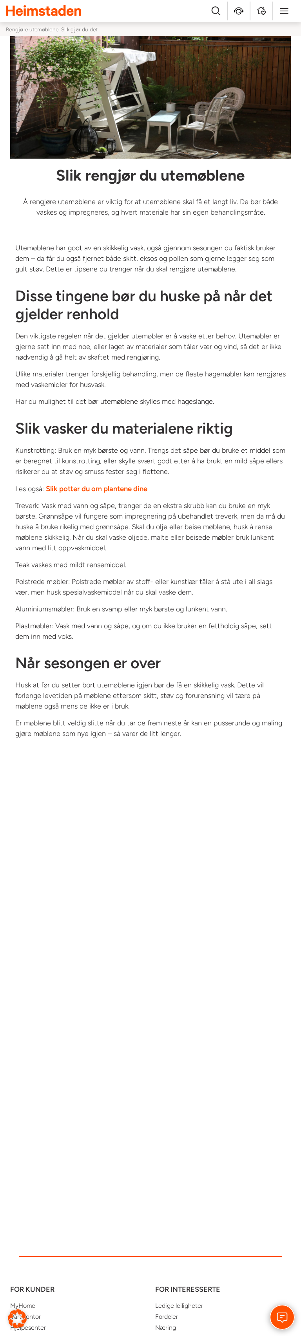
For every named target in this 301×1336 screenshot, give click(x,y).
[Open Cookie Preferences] (17, 1318)
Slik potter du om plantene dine (96, 488)
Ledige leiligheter (179, 1305)
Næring (165, 1327)
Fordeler (166, 1316)
